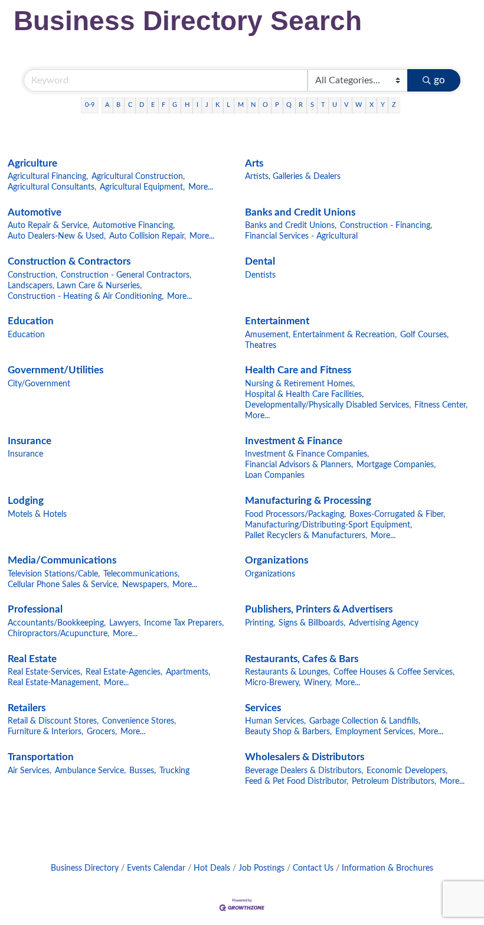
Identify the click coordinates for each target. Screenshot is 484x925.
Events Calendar (156, 868)
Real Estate (32, 659)
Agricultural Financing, (48, 176)
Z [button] (394, 105)
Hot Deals (212, 868)
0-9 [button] (89, 105)
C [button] (130, 105)
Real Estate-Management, (54, 682)
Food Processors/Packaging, (295, 514)
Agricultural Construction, (138, 176)
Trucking (174, 770)
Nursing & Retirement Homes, (300, 383)
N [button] (253, 105)
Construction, (32, 275)
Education (31, 321)
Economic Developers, (407, 770)
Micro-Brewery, (272, 682)
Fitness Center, (440, 404)
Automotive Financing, (134, 225)
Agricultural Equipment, (142, 187)
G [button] (174, 105)
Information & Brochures (387, 868)
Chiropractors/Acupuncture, (58, 633)
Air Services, (29, 770)
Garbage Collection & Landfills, (364, 720)
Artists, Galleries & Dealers (293, 176)
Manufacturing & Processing (308, 501)
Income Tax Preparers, (184, 622)
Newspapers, (145, 584)
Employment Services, (375, 731)
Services (263, 708)
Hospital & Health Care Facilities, (304, 394)
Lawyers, (124, 622)
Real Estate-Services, (45, 671)
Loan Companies (275, 475)
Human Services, (275, 720)
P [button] (277, 105)
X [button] (371, 105)
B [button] (118, 105)
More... (200, 187)
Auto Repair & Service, (48, 225)
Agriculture (32, 163)
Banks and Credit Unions (300, 212)
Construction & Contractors (69, 261)
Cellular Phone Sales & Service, (63, 584)
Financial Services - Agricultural (301, 236)
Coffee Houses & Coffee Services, (393, 671)
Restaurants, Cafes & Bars (301, 659)
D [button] (141, 105)
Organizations (276, 560)
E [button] (153, 105)
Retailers (26, 708)
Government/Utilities (55, 370)
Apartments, (188, 671)
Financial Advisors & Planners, (299, 464)
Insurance (29, 441)
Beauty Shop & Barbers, (288, 731)
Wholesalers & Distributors (304, 757)
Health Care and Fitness (298, 370)
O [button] (265, 105)
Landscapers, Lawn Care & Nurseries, (75, 285)
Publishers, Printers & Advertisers (319, 609)
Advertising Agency (383, 622)
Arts (254, 163)
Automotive (34, 212)
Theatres (260, 345)
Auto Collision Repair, (147, 236)
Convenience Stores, (139, 720)
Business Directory (85, 868)
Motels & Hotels (37, 514)
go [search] (439, 80)
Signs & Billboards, (312, 622)
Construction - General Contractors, (126, 275)
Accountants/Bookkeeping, (57, 622)
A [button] (107, 105)
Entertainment (277, 321)
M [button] (241, 105)
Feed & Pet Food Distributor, (296, 781)
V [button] (346, 105)
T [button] (323, 105)
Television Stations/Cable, (54, 573)
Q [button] (289, 105)
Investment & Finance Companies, (307, 454)
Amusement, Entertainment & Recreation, (321, 334)
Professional (35, 609)
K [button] (217, 105)
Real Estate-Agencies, (124, 671)
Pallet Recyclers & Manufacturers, (306, 535)
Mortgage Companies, (396, 464)
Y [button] (383, 105)
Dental (260, 261)
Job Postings (261, 868)
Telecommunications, (141, 573)
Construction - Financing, (386, 225)
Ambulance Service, (90, 770)
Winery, (318, 682)
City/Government (39, 383)
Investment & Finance (293, 441)
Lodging (26, 501)
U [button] (334, 105)
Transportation (41, 757)
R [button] (301, 105)
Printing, (260, 622)
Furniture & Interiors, (45, 731)
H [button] (187, 105)
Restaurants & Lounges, (287, 671)
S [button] (312, 105)
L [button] (228, 105)
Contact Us (313, 868)
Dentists (260, 275)
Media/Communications (62, 560)
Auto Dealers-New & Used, (57, 236)
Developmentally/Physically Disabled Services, (328, 404)
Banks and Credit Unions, (290, 225)
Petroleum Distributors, (394, 781)
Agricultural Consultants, (52, 187)
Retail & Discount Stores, (53, 720)
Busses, (142, 770)
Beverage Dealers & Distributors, (304, 770)
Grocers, (102, 731)
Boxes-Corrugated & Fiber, (397, 514)
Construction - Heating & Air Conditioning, (85, 296)
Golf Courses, (424, 334)
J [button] (206, 105)
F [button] (163, 105)
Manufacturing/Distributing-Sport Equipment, (328, 524)
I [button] (197, 105)
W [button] (358, 105)
